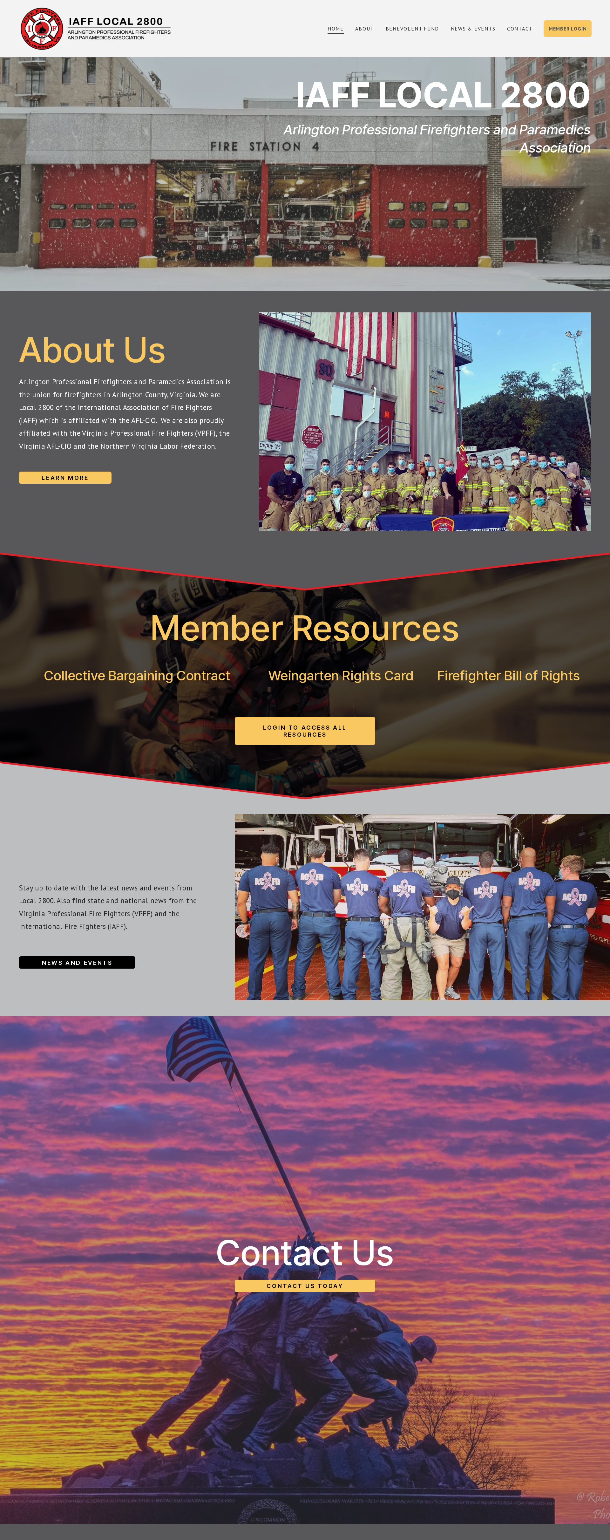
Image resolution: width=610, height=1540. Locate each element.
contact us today (305, 1285)
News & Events (473, 28)
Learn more (65, 477)
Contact (519, 28)
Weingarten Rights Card (340, 675)
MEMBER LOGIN (568, 28)
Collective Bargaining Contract (137, 675)
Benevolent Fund (412, 28)
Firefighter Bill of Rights (508, 675)
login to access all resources (305, 731)
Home (336, 28)
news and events (77, 962)
